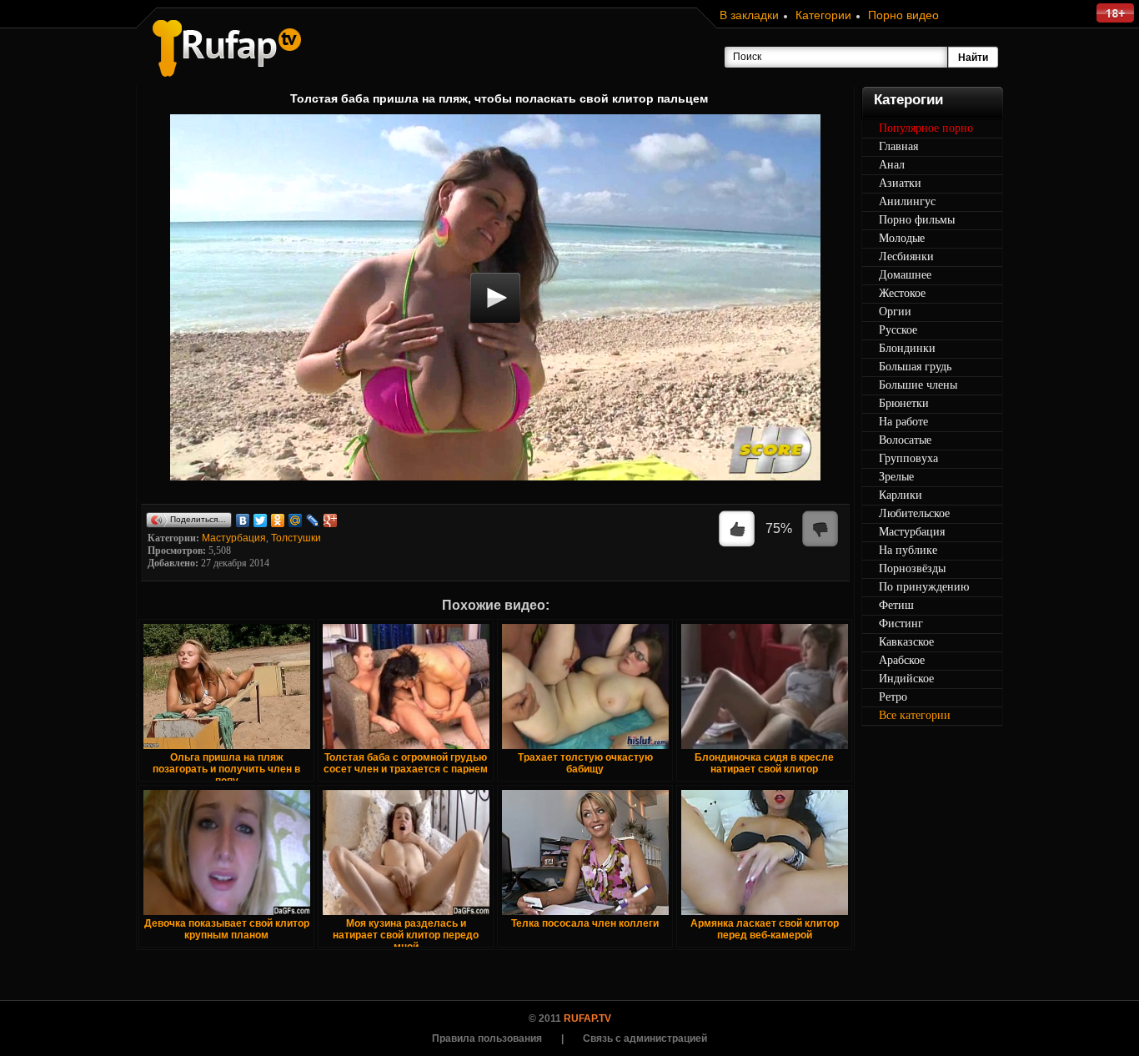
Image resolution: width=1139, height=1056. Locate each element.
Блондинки (907, 348)
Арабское (902, 660)
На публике (908, 550)
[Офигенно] (737, 530)
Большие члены (918, 385)
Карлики (900, 495)
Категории (823, 15)
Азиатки (900, 183)
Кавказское (906, 642)
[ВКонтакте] (243, 520)
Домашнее (905, 275)
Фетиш (896, 605)
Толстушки (296, 538)
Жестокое (902, 293)
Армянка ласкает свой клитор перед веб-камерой (764, 929)
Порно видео (903, 15)
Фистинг (901, 623)
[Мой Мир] (295, 520)
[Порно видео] (227, 48)
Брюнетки (904, 403)
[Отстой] (820, 530)
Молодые (902, 238)
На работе (903, 421)
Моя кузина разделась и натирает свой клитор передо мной (406, 935)
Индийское (906, 678)
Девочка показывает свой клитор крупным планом (226, 929)
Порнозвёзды (912, 568)
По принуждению (924, 587)
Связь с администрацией (645, 1038)
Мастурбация (234, 538)
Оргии (895, 311)
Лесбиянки (906, 256)
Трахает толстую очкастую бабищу (585, 763)
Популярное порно (926, 128)
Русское (898, 330)
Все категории (915, 715)
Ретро (893, 697)
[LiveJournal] (313, 520)
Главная (898, 146)
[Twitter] (260, 520)
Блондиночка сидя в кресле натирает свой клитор (764, 763)
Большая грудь (915, 366)
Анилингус (907, 201)
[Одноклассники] (278, 520)
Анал (892, 164)
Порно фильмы (917, 220)
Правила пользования (487, 1038)
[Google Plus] (330, 520)
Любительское (914, 513)
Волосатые (905, 440)
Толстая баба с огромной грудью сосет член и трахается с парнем (406, 763)
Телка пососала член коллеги (585, 923)
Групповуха (908, 458)
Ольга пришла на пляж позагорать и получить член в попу (226, 769)
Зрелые (896, 476)
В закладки (749, 15)
